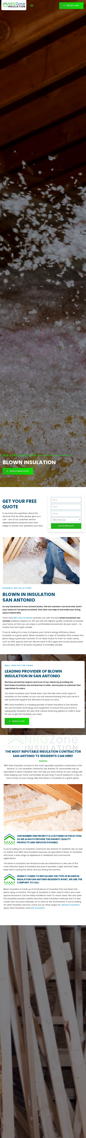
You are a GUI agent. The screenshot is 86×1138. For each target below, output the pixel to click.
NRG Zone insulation (23, 617)
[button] (31, 5)
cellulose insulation (70, 905)
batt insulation (37, 908)
